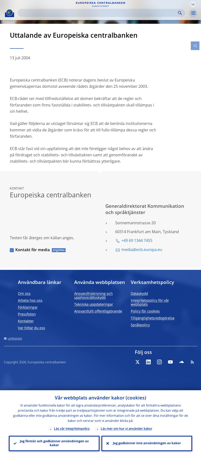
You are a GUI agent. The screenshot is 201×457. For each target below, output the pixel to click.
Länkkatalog (15, 338)
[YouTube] (170, 362)
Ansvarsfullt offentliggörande (98, 311)
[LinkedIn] (148, 362)
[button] (193, 4)
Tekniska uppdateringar (93, 304)
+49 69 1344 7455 (136, 241)
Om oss (24, 294)
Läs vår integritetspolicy (72, 428)
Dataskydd (139, 294)
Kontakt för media (32, 250)
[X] (137, 362)
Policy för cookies (145, 311)
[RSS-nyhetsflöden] (192, 362)
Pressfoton (27, 314)
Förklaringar (28, 307)
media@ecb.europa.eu (141, 250)
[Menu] (193, 13)
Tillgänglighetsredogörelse (153, 318)
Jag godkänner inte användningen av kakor (147, 443)
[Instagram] (159, 362)
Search (180, 12)
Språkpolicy (140, 325)
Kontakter (26, 321)
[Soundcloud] (181, 362)
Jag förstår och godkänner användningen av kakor (54, 443)
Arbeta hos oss (30, 300)
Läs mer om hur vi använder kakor (126, 428)
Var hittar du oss (31, 328)
